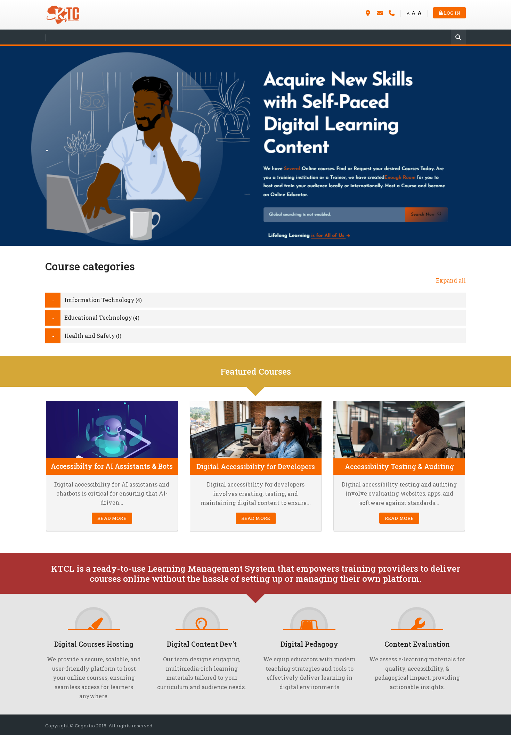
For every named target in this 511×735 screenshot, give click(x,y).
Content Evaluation (417, 644)
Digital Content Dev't (202, 644)
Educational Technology (98, 317)
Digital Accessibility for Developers (255, 466)
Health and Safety (89, 335)
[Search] (458, 38)
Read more (111, 518)
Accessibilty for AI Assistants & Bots (112, 466)
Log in (451, 13)
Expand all (451, 280)
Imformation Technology (99, 299)
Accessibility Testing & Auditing (399, 466)
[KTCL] (62, 14)
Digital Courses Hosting (93, 644)
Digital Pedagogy (309, 644)
